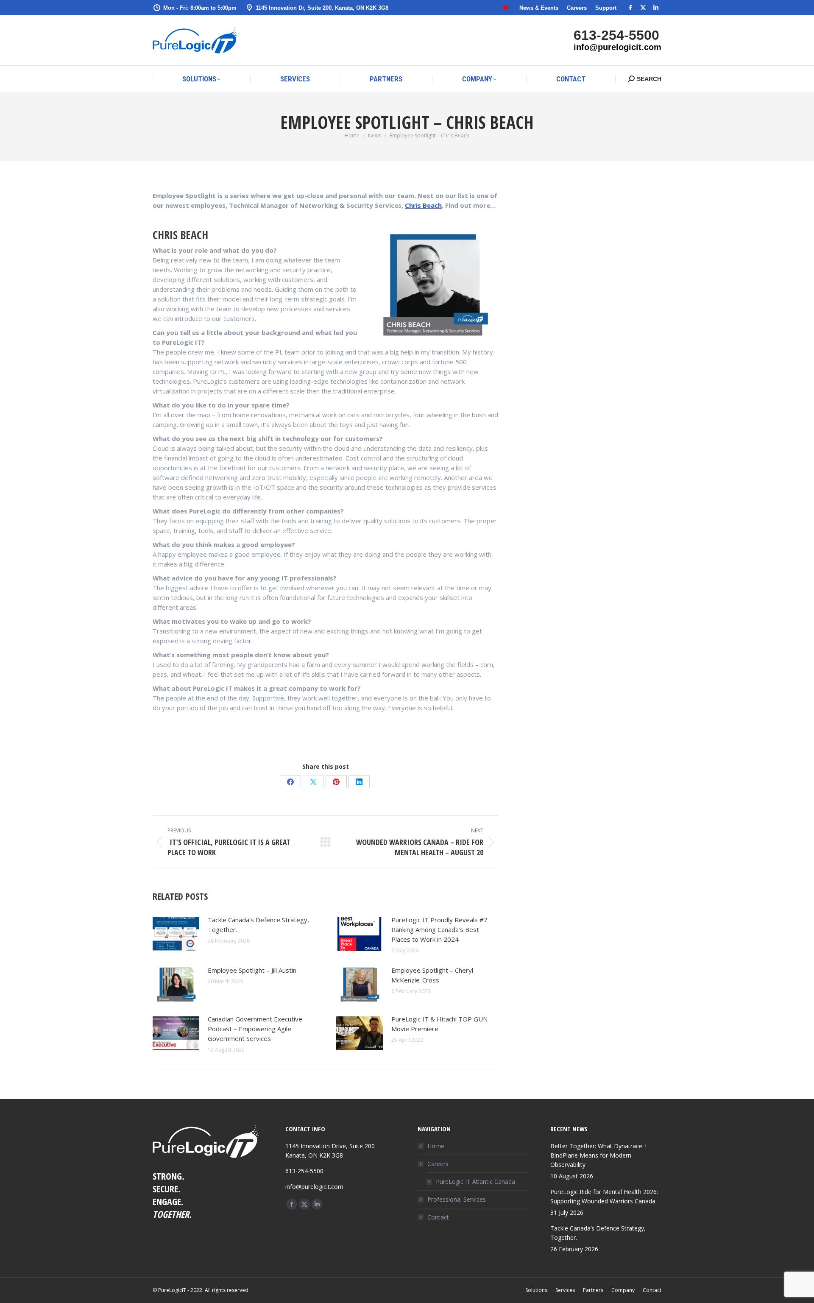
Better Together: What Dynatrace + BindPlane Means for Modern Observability (599, 1155)
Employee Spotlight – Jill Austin (252, 970)
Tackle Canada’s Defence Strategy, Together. (258, 924)
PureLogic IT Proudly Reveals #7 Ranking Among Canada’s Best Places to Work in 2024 (439, 929)
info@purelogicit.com (617, 47)
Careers (438, 1164)
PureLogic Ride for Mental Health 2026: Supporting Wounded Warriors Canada (604, 1196)
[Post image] (176, 934)
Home (435, 1146)
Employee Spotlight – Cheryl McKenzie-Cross (432, 975)
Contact (438, 1217)
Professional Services (456, 1199)
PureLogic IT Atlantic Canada (475, 1181)
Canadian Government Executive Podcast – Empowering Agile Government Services (255, 1029)
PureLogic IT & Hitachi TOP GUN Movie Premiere (439, 1024)
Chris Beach (423, 205)
